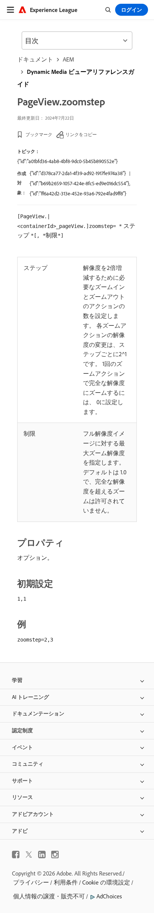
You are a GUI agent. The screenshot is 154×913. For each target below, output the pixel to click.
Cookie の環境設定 (106, 882)
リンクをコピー (81, 134)
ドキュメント (35, 59)
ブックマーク (38, 134)
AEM (68, 59)
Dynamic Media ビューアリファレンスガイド (75, 78)
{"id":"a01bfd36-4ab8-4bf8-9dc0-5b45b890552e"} (67, 161)
